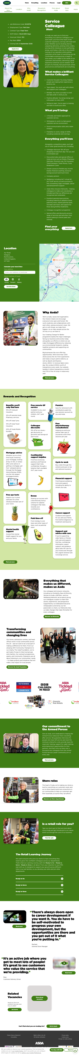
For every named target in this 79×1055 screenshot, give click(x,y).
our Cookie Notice (17, 1051)
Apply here (15, 49)
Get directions (11, 286)
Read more (19, 926)
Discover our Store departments (54, 799)
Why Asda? (29, 9)
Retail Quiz (67, 9)
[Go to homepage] (7, 2)
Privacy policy (65, 1035)
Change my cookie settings (65, 1039)
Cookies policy (65, 1037)
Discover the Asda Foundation (17, 667)
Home (27, 3)
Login (59, 3)
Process (52, 3)
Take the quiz (49, 838)
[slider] (11, 597)
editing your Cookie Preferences (31, 1053)
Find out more (49, 378)
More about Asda (56, 9)
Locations (44, 3)
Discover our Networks (52, 616)
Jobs (66, 3)
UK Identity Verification (39, 1037)
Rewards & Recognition (41, 9)
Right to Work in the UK (39, 1035)
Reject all (71, 1050)
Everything (34, 3)
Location (19, 9)
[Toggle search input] (76, 3)
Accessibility (14, 1037)
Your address (8, 269)
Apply (76, 9)
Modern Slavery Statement (13, 1035)
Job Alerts (14, 1009)
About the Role (8, 9)
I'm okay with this (56, 1050)
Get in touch (53, 1026)
